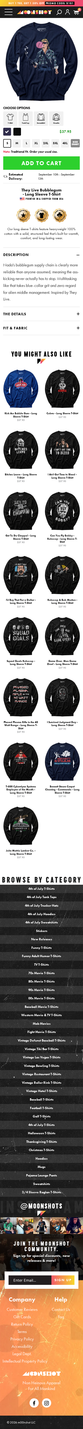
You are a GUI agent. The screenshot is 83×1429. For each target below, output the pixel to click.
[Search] (59, 12)
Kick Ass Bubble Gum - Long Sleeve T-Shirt (21, 417)
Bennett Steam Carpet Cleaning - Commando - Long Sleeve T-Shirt (62, 791)
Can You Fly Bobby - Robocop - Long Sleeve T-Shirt (62, 540)
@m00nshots (41, 1206)
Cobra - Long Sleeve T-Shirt (62, 415)
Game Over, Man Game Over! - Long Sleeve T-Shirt (62, 664)
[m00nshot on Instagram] (8, 1225)
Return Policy (22, 1324)
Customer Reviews (22, 1309)
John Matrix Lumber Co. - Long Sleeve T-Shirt (21, 854)
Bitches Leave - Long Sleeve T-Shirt (21, 478)
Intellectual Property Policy (25, 1361)
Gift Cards (22, 1317)
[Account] (67, 16)
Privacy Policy (22, 1339)
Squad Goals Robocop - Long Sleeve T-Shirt (21, 664)
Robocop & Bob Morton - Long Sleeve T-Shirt (62, 603)
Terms (22, 1331)
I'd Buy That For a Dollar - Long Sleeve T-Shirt (21, 603)
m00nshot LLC (27, 1422)
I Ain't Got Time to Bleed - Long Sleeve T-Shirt (62, 478)
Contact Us (61, 1309)
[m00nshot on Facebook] (34, 1402)
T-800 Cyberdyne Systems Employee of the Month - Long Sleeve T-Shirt (21, 791)
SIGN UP (63, 1280)
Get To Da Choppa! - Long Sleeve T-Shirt (21, 539)
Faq (61, 1317)
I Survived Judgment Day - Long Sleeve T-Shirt (62, 725)
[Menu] (8, 12)
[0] (76, 12)
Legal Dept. (22, 1354)
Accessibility (22, 1346)
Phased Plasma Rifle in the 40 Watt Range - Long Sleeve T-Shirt (21, 727)
